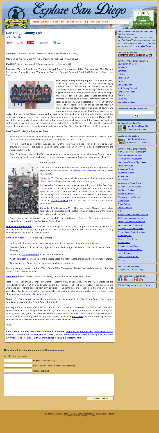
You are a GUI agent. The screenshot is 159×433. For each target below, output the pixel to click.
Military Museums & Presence (131, 221)
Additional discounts (20, 259)
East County (123, 95)
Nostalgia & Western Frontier (69, 338)
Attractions (45, 178)
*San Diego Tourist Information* (132, 152)
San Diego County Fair (24, 33)
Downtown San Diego (127, 64)
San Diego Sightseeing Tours (80, 22)
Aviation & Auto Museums (129, 187)
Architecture (123, 176)
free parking (78, 316)
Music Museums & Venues (130, 225)
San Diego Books (76, 414)
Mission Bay (123, 78)
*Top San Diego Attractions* (79, 331)
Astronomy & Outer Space (129, 183)
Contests (44, 185)
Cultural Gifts (22, 334)
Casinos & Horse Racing (129, 197)
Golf (119, 211)
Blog (98, 22)
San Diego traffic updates (32, 294)
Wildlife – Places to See (128, 256)
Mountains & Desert (126, 102)
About (105, 22)
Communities (123, 201)
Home (36, 22)
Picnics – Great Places (128, 239)
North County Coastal (43, 338)
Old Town (122, 74)
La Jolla (121, 81)
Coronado (122, 71)
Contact (111, 414)
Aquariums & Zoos (126, 173)
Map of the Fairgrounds (19, 226)
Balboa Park (123, 67)
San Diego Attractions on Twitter (136, 285)
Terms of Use (89, 414)
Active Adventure (125, 166)
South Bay (122, 99)
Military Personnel (30, 254)
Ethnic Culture (124, 204)
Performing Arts (125, 235)
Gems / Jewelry (54, 334)
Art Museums (124, 180)
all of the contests (59, 200)
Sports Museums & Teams (130, 249)
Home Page (49, 414)
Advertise (59, 414)
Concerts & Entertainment (53, 208)
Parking (10, 307)
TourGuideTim (15, 37)
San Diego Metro (125, 85)
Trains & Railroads (126, 253)
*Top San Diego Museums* (130, 159)
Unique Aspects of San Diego (131, 269)
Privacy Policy (101, 414)
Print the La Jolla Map (137, 139)
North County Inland (126, 92)
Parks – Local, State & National (132, 232)
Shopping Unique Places (129, 246)
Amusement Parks (103, 331)
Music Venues (24, 338)
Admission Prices (15, 237)
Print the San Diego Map (138, 126)
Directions (11, 276)
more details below (88, 243)
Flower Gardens (38, 334)
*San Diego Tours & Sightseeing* (132, 162)
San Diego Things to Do (52, 22)
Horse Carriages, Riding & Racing (80, 334)
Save (32, 42)
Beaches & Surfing (126, 190)
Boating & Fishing (126, 194)
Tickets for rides (17, 263)
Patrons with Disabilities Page (87, 170)
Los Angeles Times (142, 46)
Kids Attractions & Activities (130, 218)
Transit (9, 299)
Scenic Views (124, 242)
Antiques (10, 334)
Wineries (121, 260)
